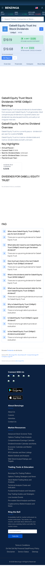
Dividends (10, 350)
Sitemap (35, 552)
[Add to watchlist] (41, 29)
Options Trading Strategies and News (22, 476)
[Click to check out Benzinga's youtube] (29, 378)
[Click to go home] (12, 8)
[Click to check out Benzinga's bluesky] (9, 383)
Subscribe (15, 536)
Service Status (23, 552)
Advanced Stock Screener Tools (20, 434)
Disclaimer (11, 552)
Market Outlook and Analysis (18, 456)
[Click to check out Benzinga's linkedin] (19, 378)
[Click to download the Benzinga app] (15, 390)
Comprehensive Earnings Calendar (21, 440)
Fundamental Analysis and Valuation (21, 491)
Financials (18, 64)
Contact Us (12, 422)
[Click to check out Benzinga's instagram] (14, 378)
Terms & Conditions (22, 545)
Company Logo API (7, 356)
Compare (29, 64)
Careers (11, 415)
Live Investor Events (15, 497)
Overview (7, 64)
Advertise (11, 418)
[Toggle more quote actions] (15, 58)
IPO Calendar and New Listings (20, 452)
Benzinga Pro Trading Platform (19, 473)
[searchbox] (24, 19)
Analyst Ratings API (32, 355)
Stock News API (22, 355)
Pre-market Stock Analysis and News (21, 500)
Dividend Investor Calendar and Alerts (22, 444)
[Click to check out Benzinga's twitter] (24, 378)
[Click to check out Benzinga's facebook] (9, 378)
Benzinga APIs (13, 355)
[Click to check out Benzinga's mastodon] (14, 383)
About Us (11, 412)
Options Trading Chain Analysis (20, 437)
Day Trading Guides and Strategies (21, 494)
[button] (37, 7)
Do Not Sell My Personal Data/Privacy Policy (22, 548)
